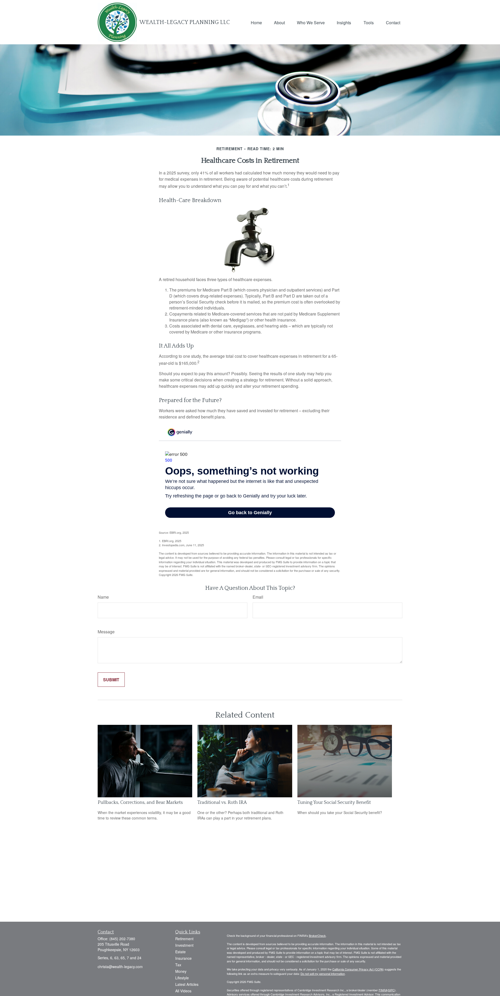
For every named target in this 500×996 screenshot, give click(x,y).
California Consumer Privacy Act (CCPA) (358, 969)
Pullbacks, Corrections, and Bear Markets (140, 802)
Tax (178, 964)
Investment (184, 945)
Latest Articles (186, 984)
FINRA (383, 990)
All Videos (183, 990)
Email (258, 597)
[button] (256, 22)
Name (103, 597)
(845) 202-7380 (122, 938)
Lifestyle (182, 977)
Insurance (183, 958)
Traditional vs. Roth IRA (222, 802)
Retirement (184, 938)
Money (180, 971)
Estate (180, 951)
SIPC (391, 990)
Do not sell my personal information (323, 973)
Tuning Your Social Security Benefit (334, 802)
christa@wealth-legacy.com (120, 966)
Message (106, 632)
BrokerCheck (317, 935)
